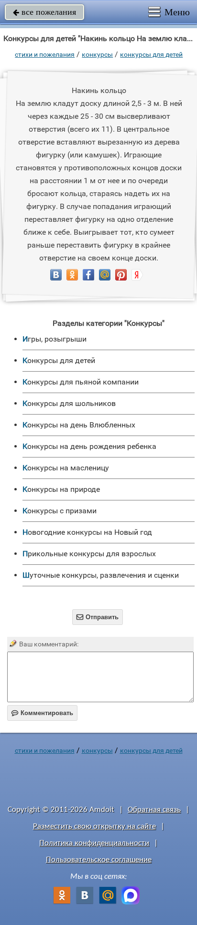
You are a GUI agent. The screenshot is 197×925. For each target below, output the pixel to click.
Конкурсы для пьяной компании (80, 381)
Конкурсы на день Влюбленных (78, 424)
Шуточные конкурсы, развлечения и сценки (100, 575)
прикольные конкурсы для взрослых (89, 553)
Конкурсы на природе (61, 489)
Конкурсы (97, 54)
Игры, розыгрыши (54, 338)
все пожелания (44, 12)
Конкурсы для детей (151, 54)
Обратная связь (154, 810)
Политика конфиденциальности (94, 843)
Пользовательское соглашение (99, 860)
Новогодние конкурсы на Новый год (87, 532)
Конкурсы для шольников (69, 403)
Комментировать (42, 713)
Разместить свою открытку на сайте (94, 826)
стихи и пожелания (45, 54)
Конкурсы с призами (59, 510)
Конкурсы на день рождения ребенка (89, 446)
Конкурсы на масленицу (65, 467)
